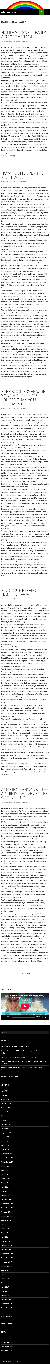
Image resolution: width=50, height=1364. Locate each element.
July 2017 (4, 1274)
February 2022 (6, 1099)
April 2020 (5, 1145)
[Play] (4, 1017)
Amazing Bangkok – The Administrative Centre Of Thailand (25, 793)
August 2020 (6, 1133)
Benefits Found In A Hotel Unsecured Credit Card (19, 1057)
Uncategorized (6, 1323)
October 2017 (6, 1262)
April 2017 (5, 1287)
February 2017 (6, 1295)
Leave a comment (22, 41)
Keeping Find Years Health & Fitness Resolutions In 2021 (22, 1067)
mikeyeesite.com (9, 12)
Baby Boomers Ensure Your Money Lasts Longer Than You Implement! (23, 397)
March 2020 (5, 1149)
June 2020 (5, 1137)
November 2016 (7, 1308)
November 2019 (7, 1162)
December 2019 (7, 1158)
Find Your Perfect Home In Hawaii (19, 592)
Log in (3, 1338)
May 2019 (4, 1183)
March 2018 (5, 1241)
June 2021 (5, 1112)
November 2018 (7, 1208)
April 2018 (5, 1237)
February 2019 (6, 1195)
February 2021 (6, 1120)
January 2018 (6, 1249)
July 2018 (4, 1224)
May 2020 (4, 1141)
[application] (25, 1006)
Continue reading (9, 155)
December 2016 (7, 1304)
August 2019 (6, 1170)
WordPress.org (6, 1351)
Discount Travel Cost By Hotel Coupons (15, 1047)
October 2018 (6, 1212)
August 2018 (6, 1220)
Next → (30, 973)
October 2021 (6, 1108)
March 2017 (5, 1291)
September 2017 (7, 1266)
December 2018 (7, 1204)
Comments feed (7, 1346)
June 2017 (5, 1279)
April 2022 (5, 1091)
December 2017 (7, 1254)
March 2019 (5, 1191)
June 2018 (5, 1229)
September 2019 (7, 1166)
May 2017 (4, 1283)
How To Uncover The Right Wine (22, 175)
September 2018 (7, 1216)
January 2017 (6, 1299)
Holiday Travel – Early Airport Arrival (23, 34)
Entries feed (5, 1342)
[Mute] (42, 1017)
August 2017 (6, 1270)
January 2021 (6, 1124)
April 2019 (5, 1187)
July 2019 (4, 1174)
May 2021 (4, 1116)
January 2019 (6, 1199)
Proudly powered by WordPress (11, 1361)
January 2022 (6, 1103)
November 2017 (7, 1258)
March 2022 (5, 1095)
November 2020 (7, 1129)
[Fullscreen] (46, 1017)
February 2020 (6, 1154)
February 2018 (6, 1245)
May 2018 (4, 1233)
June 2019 (5, 1179)
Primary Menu (47, 12)
